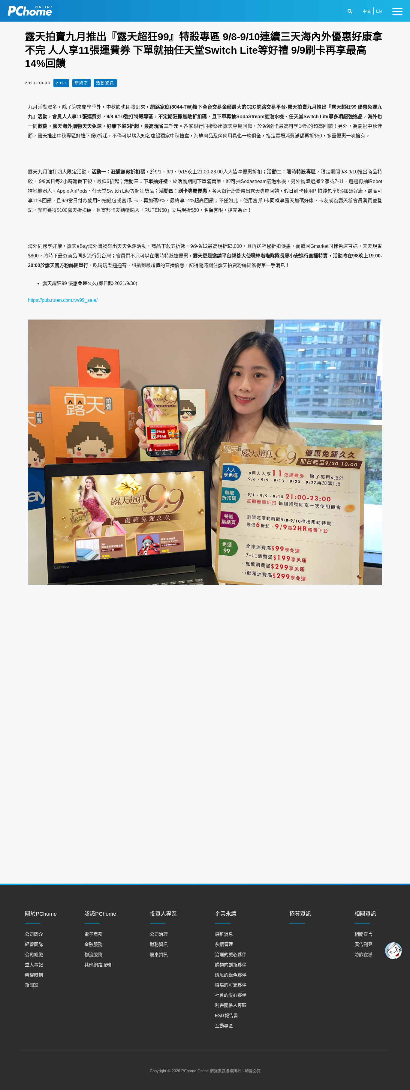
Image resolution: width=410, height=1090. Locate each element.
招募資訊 (300, 914)
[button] (351, 11)
